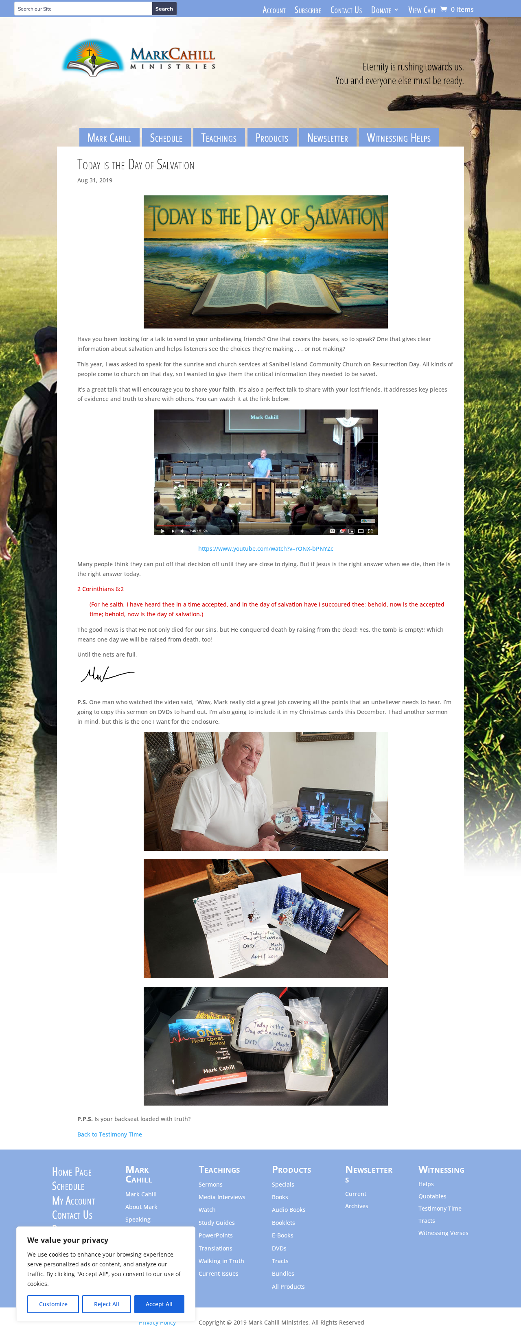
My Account (73, 1202)
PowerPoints (216, 1235)
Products (272, 137)
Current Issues (219, 1273)
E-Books (282, 1235)
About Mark (141, 1207)
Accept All (159, 1304)
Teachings (219, 137)
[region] (105, 1274)
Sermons (211, 1184)
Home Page (72, 1173)
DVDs (279, 1248)
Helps (426, 1184)
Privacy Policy (157, 1322)
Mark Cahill (109, 137)
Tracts (280, 1261)
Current (355, 1194)
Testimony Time (440, 1209)
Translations (215, 1248)
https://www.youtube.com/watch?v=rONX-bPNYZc (265, 548)
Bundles (283, 1273)
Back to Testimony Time (109, 1134)
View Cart (422, 11)
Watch (207, 1210)
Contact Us (346, 11)
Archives (356, 1206)
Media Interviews (222, 1197)
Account (274, 11)
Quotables (432, 1196)
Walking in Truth (221, 1261)
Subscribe (308, 11)
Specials (283, 1184)
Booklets (283, 1223)
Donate (381, 11)
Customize (53, 1304)
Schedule (166, 137)
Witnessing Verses (443, 1233)
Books (280, 1197)
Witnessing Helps (399, 137)
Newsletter (327, 137)
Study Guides (217, 1223)
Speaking (138, 1219)
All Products (288, 1286)
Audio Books (289, 1210)
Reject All (106, 1304)
